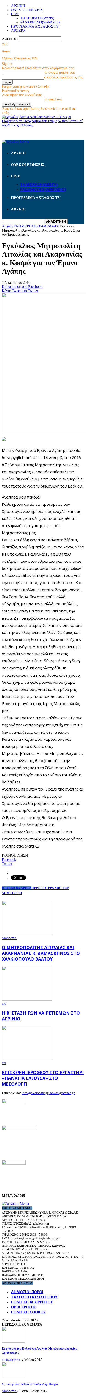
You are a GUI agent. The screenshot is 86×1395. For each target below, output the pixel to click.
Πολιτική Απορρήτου (32, 1301)
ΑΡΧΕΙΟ (18, 30)
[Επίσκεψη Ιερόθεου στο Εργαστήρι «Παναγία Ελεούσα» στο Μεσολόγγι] (27, 1059)
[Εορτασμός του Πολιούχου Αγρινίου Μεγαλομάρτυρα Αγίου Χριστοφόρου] (13, 1341)
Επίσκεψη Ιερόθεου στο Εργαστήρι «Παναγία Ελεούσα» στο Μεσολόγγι (43, 1078)
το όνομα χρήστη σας (59, 72)
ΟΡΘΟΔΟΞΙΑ (9, 938)
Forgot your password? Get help (25, 86)
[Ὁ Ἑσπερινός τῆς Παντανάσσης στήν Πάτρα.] (13, 1377)
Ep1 (4, 1063)
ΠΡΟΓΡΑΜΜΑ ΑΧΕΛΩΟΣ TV (35, 26)
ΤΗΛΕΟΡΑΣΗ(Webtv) (37, 18)
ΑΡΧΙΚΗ (18, 6)
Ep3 (4, 1003)
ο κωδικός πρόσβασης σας (63, 77)
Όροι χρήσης (23, 1307)
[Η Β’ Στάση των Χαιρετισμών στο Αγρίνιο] (27, 999)
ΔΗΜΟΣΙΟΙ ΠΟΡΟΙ (27, 1291)
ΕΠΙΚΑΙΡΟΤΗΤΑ (11, 1360)
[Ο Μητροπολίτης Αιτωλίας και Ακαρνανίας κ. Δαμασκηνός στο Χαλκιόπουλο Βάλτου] (27, 934)
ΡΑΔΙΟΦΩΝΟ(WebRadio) (40, 22)
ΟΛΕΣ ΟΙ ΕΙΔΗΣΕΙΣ (26, 10)
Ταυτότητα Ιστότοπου (34, 1296)
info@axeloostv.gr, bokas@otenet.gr (48, 1093)
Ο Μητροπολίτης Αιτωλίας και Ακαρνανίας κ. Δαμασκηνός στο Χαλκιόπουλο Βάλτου (41, 953)
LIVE (15, 14)
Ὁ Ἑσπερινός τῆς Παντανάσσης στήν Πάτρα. (30, 1384)
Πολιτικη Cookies (28, 1312)
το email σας (53, 99)
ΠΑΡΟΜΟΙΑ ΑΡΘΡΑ (16, 888)
